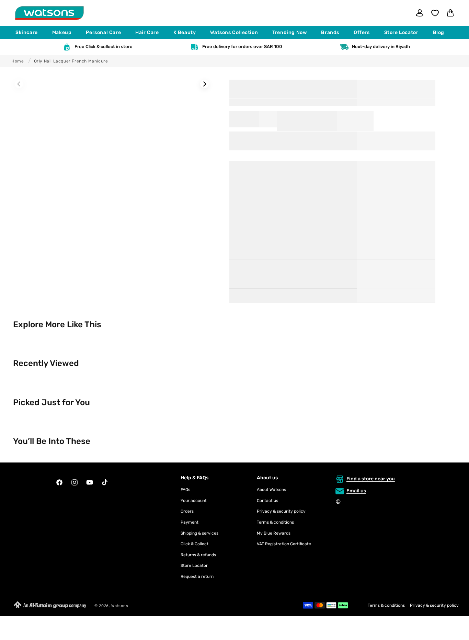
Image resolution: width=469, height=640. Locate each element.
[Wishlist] (435, 13)
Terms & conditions (275, 522)
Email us (356, 491)
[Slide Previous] (19, 84)
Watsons (119, 606)
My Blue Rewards (273, 533)
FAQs (185, 489)
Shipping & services (199, 533)
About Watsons (271, 489)
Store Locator (194, 565)
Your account (194, 500)
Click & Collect (194, 543)
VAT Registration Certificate (284, 543)
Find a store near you (370, 479)
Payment (189, 522)
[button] (29, 32)
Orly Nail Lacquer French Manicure (71, 61)
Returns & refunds (198, 554)
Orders (187, 511)
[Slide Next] (204, 84)
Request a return (197, 576)
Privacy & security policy (281, 511)
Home (17, 61)
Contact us (267, 500)
